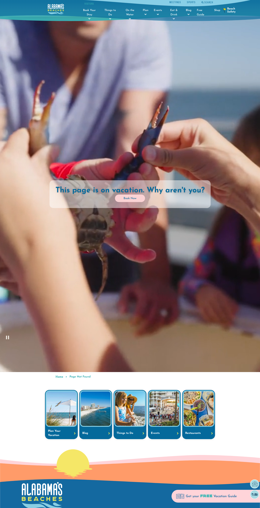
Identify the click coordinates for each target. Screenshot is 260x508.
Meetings (175, 2)
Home (59, 377)
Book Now (130, 198)
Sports (191, 2)
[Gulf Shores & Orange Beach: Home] (56, 10)
